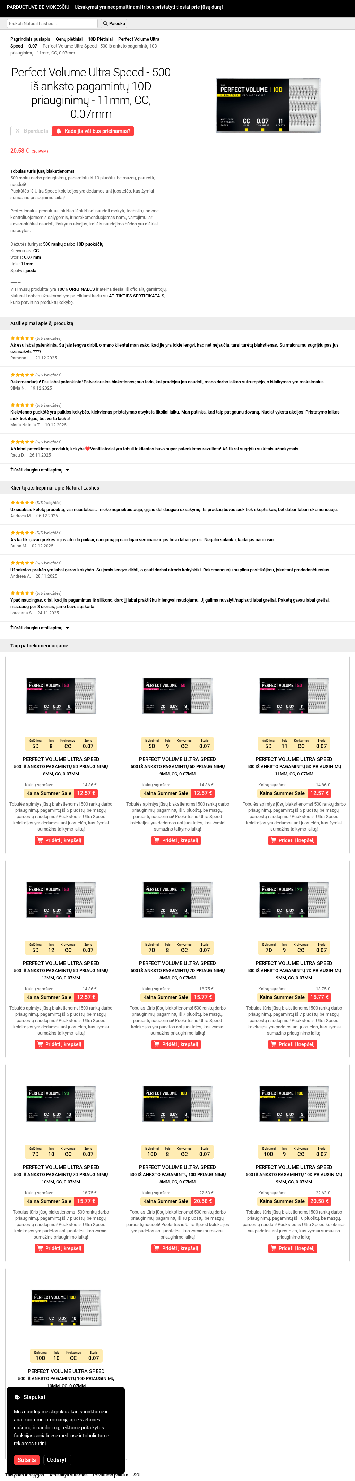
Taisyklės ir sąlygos (24, 1475)
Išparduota (34, 131)
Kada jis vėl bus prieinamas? (96, 131)
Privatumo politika (110, 1475)
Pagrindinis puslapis (30, 39)
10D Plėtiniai (100, 39)
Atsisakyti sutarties (68, 1475)
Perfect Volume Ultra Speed (61, 766)
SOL (137, 1475)
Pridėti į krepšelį (62, 840)
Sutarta (27, 1460)
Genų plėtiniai (69, 39)
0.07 (32, 46)
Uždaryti (57, 1460)
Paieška (116, 23)
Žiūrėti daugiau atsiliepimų (37, 470)
